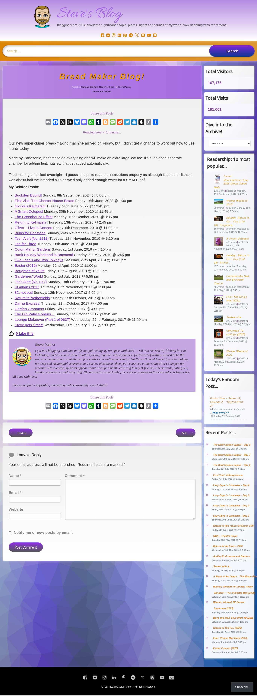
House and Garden (102, 91)
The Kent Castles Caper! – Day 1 (231, 465)
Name (15, 476)
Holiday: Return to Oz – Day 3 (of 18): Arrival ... (231, 259)
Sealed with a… (222, 566)
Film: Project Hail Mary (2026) (230, 638)
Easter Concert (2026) (225, 648)
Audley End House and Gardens (231, 556)
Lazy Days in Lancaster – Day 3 (231, 495)
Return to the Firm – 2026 (228, 546)
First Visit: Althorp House (228, 475)
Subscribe (242, 687)
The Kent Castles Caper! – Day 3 (231, 444)
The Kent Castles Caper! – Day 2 (231, 454)
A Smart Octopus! (237, 238)
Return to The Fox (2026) (227, 628)
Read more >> (220, 412)
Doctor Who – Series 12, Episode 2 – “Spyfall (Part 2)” (226, 402)
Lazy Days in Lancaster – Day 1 (231, 515)
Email (15, 492)
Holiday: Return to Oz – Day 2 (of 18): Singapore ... (231, 221)
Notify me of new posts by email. (43, 532)
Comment (75, 476)
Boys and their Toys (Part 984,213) (233, 617)
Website (16, 509)
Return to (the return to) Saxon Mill (233, 525)
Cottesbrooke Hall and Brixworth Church (231, 280)
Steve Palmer (124, 87)
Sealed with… (235, 317)
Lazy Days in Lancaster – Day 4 (231, 485)
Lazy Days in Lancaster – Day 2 (231, 505)
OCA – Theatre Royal (225, 536)
